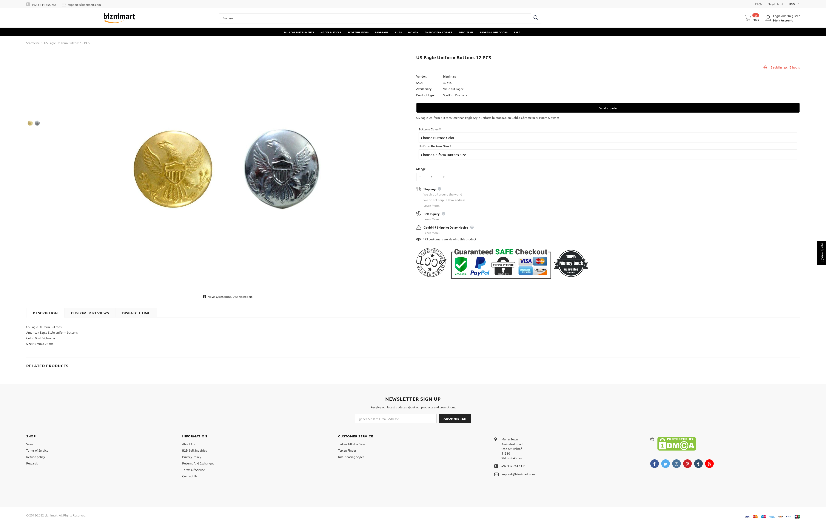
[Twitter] (665, 463)
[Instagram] (676, 463)
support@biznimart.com (84, 4)
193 (425, 239)
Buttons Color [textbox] (430, 129)
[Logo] (119, 17)
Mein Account (783, 20)
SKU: (419, 82)
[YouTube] (709, 463)
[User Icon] (768, 18)
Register (794, 16)
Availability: (424, 89)
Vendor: (421, 76)
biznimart (449, 76)
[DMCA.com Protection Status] (676, 443)
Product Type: (425, 95)
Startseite (33, 43)
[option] (228, 172)
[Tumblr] (698, 463)
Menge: (421, 169)
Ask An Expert (243, 296)
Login (777, 16)
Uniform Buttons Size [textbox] (435, 146)
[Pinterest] (687, 463)
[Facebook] (654, 463)
